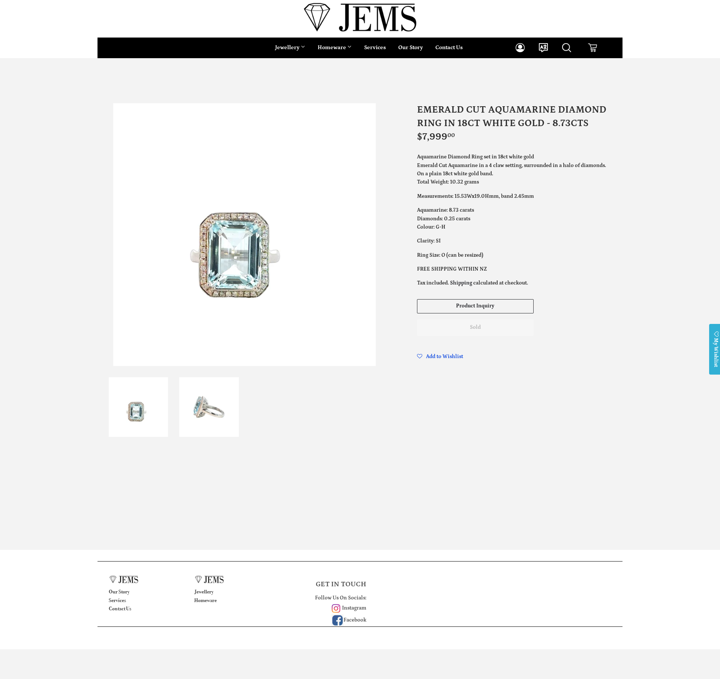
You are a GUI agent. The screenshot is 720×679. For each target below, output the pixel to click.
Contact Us (449, 47)
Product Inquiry (475, 306)
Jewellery (288, 47)
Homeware (332, 47)
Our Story (410, 47)
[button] (440, 356)
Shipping (461, 283)
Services (375, 47)
